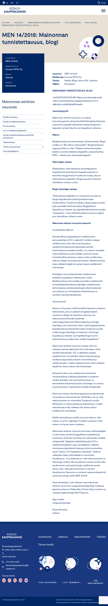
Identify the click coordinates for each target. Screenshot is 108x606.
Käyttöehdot (76, 602)
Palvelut (19, 23)
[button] (101, 2)
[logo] (15, 10)
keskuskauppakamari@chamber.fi (17, 567)
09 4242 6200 (12, 561)
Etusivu (6, 23)
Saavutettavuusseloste (65, 600)
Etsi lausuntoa (73, 23)
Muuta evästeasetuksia (91, 602)
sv (17, 3)
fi (7, 3)
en (12, 3)
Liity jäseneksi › (72, 582)
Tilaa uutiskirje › (48, 582)
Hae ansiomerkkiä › (96, 581)
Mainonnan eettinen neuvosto (44, 23)
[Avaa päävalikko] (103, 10)
